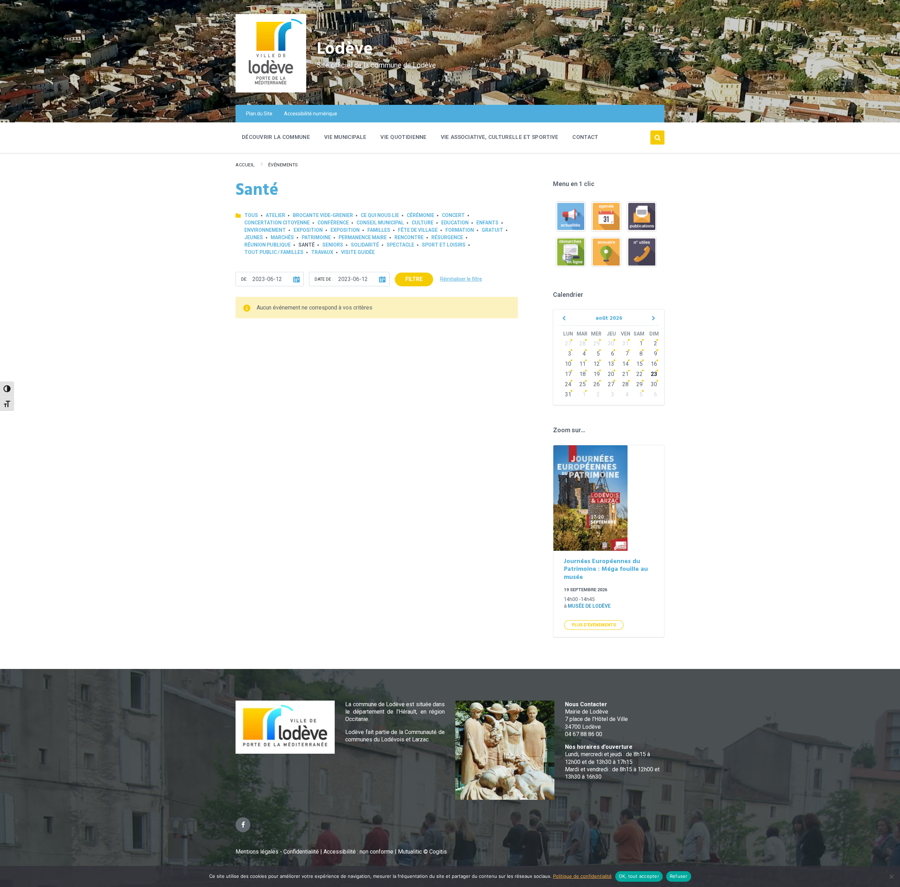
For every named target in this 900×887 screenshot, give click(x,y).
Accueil (245, 164)
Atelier (275, 215)
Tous (251, 215)
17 (568, 374)
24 (568, 384)
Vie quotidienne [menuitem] (403, 137)
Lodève (345, 49)
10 (568, 363)
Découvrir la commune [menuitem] (276, 137)
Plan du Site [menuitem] (259, 113)
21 (625, 374)
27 (568, 343)
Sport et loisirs (443, 245)
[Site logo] (271, 90)
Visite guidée (358, 252)
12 (596, 363)
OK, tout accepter (639, 876)
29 (596, 343)
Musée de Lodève (589, 606)
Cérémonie (420, 215)
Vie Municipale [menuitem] (345, 137)
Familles (378, 230)
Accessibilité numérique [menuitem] (310, 113)
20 (611, 374)
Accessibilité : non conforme (359, 851)
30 (611, 343)
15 (639, 363)
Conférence (333, 222)
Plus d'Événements (594, 625)
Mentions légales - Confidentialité (277, 851)
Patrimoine (316, 237)
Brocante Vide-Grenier (323, 215)
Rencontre (409, 237)
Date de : (324, 279)
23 (654, 374)
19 (596, 374)
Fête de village (418, 230)
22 (639, 374)
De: (244, 279)
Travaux (322, 252)
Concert (453, 215)
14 (625, 363)
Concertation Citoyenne (277, 222)
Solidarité (365, 245)
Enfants (487, 222)
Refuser (679, 876)
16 (654, 363)
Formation (459, 230)
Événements (283, 164)
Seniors (332, 245)
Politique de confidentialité (582, 876)
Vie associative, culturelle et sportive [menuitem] (500, 137)
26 (596, 384)
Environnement (265, 230)
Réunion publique (267, 245)
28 (582, 343)
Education (455, 222)
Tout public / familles (273, 252)
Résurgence (447, 237)
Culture (422, 222)
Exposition (308, 230)
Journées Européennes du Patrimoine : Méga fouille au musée (606, 569)
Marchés (282, 237)
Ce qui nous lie (380, 215)
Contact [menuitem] (585, 137)
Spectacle (400, 245)
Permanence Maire (363, 237)
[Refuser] (891, 876)
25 (582, 384)
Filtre (414, 279)
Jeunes (253, 237)
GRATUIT (492, 230)
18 (582, 374)
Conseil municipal (380, 222)
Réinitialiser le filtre (461, 279)
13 (611, 363)
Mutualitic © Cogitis (422, 851)
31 (625, 343)
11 (582, 363)
